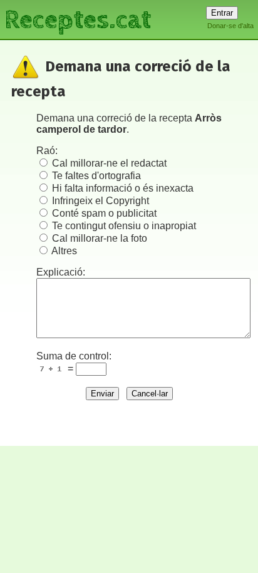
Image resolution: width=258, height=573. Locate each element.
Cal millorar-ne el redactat (109, 163)
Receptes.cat (77, 18)
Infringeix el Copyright (100, 200)
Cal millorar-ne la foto (99, 238)
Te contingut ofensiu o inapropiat (124, 225)
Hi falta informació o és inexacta (123, 188)
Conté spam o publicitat (104, 213)
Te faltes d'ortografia (96, 175)
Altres (64, 250)
